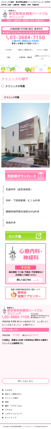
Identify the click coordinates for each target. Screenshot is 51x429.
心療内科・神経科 (25, 57)
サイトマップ (10, 417)
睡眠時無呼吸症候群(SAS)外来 (22, 211)
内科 (8, 57)
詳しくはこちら (25, 381)
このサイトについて (13, 414)
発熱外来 (11, 222)
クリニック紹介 (42, 50)
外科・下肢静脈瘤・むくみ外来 (23, 200)
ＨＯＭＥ (8, 50)
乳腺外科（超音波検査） (19, 189)
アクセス (9, 410)
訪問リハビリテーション (42, 57)
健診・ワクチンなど (13, 406)
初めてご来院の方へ (25, 50)
